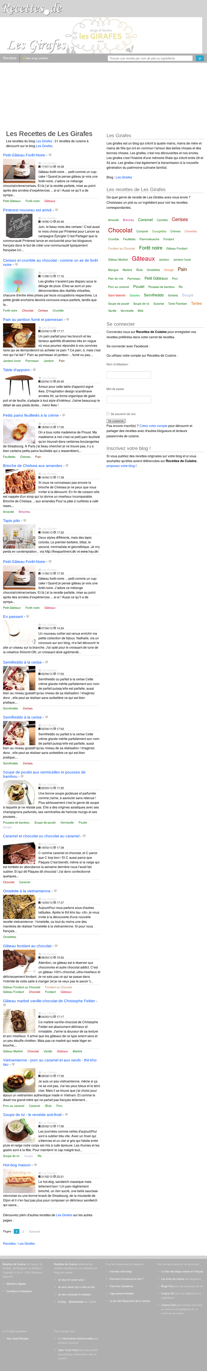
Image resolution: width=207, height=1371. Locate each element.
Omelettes (9, 937)
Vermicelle (67, 822)
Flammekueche (149, 239)
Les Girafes (44, 141)
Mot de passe (115, 389)
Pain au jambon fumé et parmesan (33, 319)
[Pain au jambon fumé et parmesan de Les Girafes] (19, 335)
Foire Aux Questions (121, 1286)
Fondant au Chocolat (58, 987)
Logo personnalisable (122, 1293)
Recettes (10, 58)
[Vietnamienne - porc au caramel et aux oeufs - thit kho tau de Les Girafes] (19, 1079)
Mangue (113, 270)
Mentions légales (16, 1284)
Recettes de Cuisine (13, 1264)
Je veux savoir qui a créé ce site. (76, 1287)
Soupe (7, 827)
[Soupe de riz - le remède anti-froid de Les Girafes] (19, 1130)
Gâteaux (49, 201)
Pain (62, 360)
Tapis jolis (11, 520)
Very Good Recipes (17, 1338)
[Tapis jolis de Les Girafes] (19, 536)
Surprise (158, 303)
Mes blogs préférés (36, 58)
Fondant (50, 992)
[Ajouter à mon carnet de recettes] (50, 155)
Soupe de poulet (45, 822)
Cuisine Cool (168, 1305)
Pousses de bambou (16, 822)
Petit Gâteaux (12, 201)
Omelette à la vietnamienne (27, 891)
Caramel (24, 882)
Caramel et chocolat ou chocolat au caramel (41, 836)
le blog (62, 1302)
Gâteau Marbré (13, 1051)
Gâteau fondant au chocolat (27, 946)
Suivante (34, 1231)
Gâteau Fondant (13, 992)
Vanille (48, 1051)
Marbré (77, 1051)
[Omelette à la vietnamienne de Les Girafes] (19, 906)
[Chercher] (200, 58)
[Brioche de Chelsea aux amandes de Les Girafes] (19, 481)
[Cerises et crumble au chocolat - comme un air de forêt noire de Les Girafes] (19, 280)
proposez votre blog (121, 465)
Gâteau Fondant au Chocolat (21, 987)
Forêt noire (32, 201)
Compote (142, 231)
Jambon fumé (12, 360)
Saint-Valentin (117, 295)
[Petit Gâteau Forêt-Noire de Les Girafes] (19, 170)
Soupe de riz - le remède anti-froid (32, 1115)
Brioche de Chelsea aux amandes (32, 466)
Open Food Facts (68, 1350)
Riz (40, 1156)
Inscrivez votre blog (121, 1271)
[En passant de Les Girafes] (19, 632)
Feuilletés (9, 456)
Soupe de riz (11, 1156)
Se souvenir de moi (123, 414)
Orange (169, 270)
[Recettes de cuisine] (32, 8)
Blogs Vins (167, 1286)
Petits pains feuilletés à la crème (31, 415)
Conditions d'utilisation (19, 1291)
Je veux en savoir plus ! (71, 1279)
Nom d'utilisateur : (118, 364)
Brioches (24, 511)
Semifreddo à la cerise (22, 662)
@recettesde (76, 1302)
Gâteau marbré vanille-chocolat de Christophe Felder (49, 1001)
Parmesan (32, 360)
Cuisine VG (167, 1293)
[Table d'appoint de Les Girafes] (19, 385)
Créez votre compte (153, 425)
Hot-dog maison (17, 1165)
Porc (59, 1105)
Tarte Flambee (177, 303)
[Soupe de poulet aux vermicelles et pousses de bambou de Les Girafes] (19, 791)
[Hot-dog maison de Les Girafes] (19, 1180)
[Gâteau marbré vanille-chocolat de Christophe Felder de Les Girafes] (19, 1020)
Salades (135, 295)
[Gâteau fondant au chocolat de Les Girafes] (19, 961)
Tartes (196, 303)
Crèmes (25, 456)
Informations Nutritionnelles (78, 1338)
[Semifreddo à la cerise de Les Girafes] (19, 677)
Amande (8, 511)
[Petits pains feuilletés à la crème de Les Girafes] (19, 431)
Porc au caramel (13, 1105)
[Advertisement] (103, 94)
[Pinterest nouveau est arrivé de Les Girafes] (19, 225)
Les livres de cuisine (172, 1279)
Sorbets (173, 295)
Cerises (43, 310)
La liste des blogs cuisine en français (182, 1271)
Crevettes (191, 231)
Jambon (49, 360)
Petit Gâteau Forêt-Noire (24, 155)
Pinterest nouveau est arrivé (27, 210)
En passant (13, 616)
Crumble (58, 310)
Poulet (83, 822)
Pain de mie (115, 278)
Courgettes (159, 231)
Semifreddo (10, 708)
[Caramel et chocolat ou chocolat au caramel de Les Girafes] (19, 851)
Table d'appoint (16, 370)
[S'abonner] (39, 163)
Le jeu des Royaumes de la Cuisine (130, 1301)
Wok (140, 311)
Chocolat (27, 310)
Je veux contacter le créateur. (75, 1294)
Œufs (48, 1105)
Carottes (162, 220)
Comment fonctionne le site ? (127, 1279)
